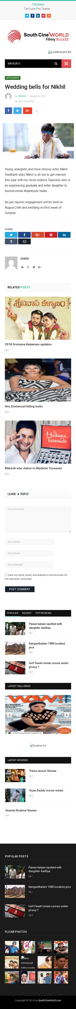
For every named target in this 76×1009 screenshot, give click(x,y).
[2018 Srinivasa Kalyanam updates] (38, 318)
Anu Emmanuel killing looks (24, 406)
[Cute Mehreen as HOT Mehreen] (38, 714)
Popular (12, 613)
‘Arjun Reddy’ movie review (46, 790)
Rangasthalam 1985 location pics (47, 645)
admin (22, 96)
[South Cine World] (38, 35)
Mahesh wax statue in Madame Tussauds (33, 468)
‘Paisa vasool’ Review (42, 770)
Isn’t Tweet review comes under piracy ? (49, 665)
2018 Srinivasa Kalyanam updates (28, 344)
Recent (27, 613)
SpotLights (12, 78)
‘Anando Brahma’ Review (20, 810)
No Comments (26, 101)
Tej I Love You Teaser (37, 8)
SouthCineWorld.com (49, 1000)
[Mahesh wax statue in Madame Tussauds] (38, 442)
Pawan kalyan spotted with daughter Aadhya (45, 625)
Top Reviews (43, 613)
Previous (9, 715)
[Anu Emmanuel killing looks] (38, 380)
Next (66, 715)
